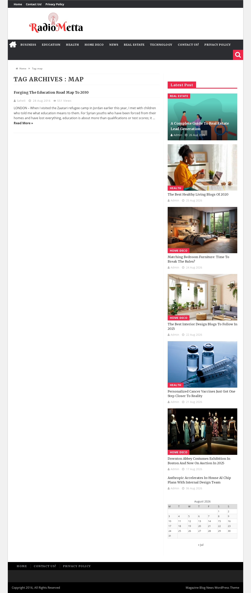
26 (189, 531)
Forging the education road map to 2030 (51, 92)
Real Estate (134, 44)
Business (28, 44)
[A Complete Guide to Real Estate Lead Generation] (202, 116)
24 (169, 531)
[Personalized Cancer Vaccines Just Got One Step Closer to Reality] (202, 364)
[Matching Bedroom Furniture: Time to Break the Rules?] (202, 230)
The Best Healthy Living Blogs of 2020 (198, 194)
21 (209, 526)
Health (72, 44)
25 (179, 531)
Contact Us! (34, 4)
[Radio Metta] (55, 24)
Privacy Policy (54, 4)
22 (219, 526)
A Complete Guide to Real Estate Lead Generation (200, 126)
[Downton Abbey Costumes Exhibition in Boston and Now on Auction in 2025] (202, 431)
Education (51, 44)
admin (178, 135)
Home (18, 4)
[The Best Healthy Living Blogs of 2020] (202, 167)
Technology (161, 44)
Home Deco (94, 44)
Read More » (23, 123)
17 (169, 526)
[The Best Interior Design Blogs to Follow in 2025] (202, 297)
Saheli (22, 100)
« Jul (201, 545)
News (113, 44)
